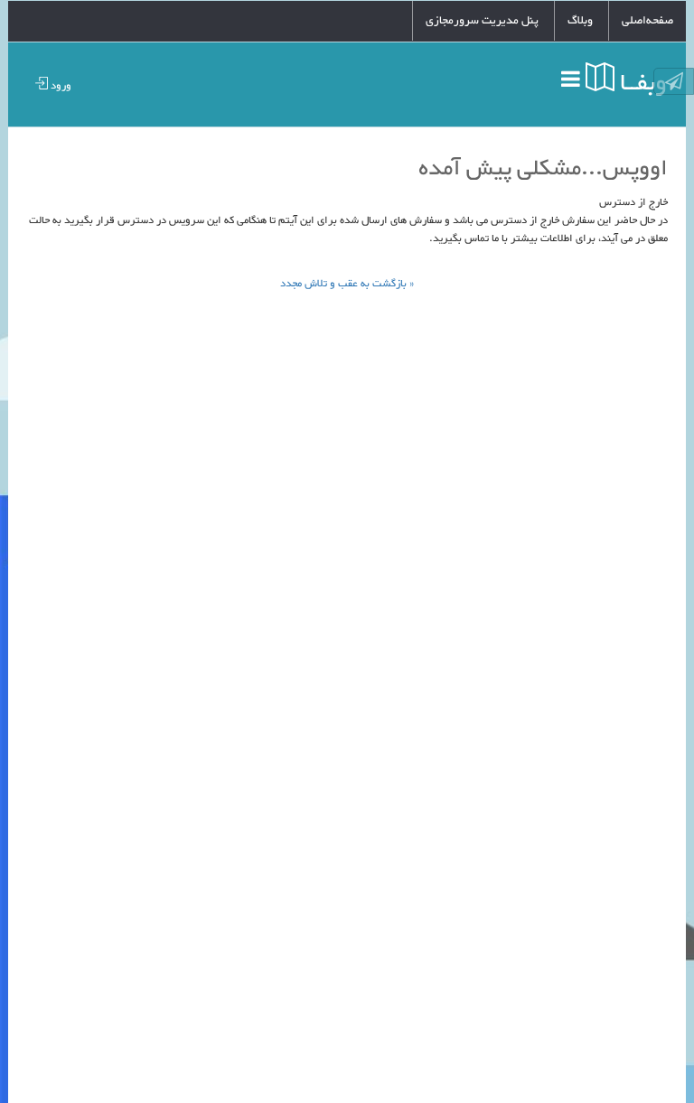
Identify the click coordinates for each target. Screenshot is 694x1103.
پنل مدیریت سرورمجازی (482, 21)
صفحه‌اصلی (647, 21)
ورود (59, 86)
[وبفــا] (534, 78)
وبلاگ (580, 21)
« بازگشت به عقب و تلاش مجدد (347, 284)
